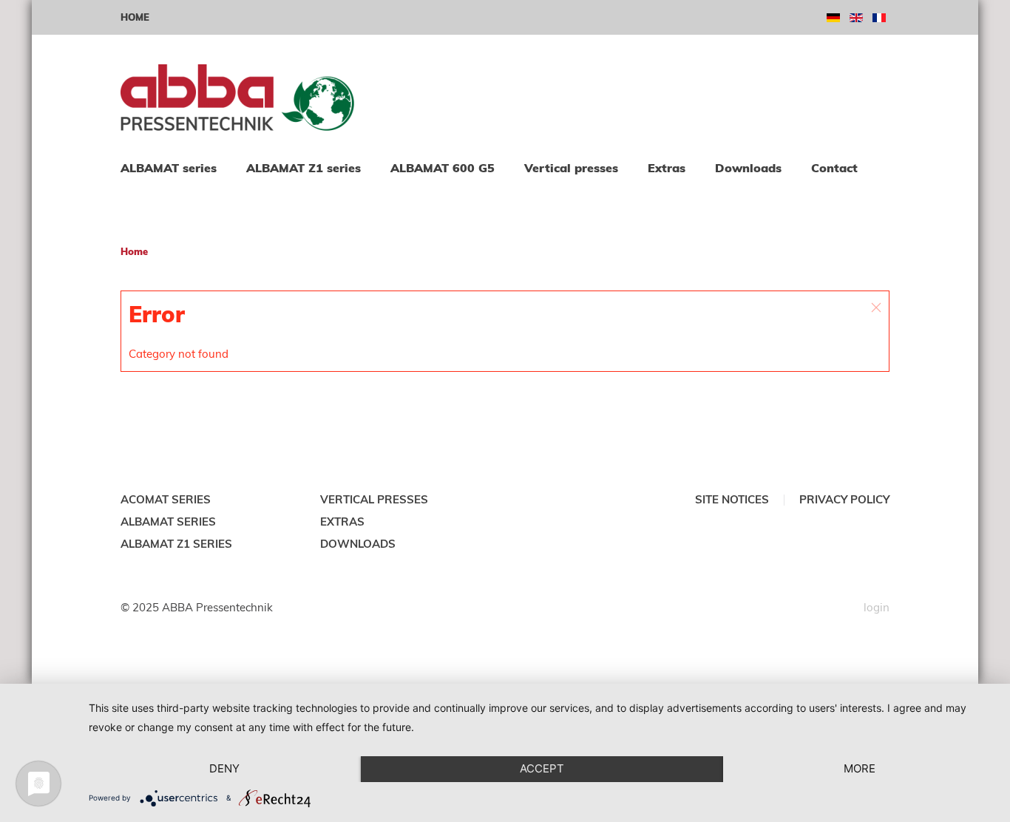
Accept (542, 768)
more (859, 768)
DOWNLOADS (358, 544)
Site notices (732, 499)
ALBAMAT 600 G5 (442, 167)
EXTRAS (342, 521)
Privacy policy (844, 499)
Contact (834, 167)
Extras (666, 167)
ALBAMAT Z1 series (303, 167)
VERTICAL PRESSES (374, 499)
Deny (224, 768)
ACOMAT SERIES (166, 499)
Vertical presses (571, 167)
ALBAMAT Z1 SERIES (176, 544)
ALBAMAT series (169, 167)
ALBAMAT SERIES (168, 521)
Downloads (748, 167)
